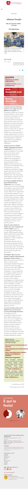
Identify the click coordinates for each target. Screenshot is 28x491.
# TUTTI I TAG (18, 63)
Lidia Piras (15, 29)
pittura (8, 61)
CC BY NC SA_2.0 (16, 369)
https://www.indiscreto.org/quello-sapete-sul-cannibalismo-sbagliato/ (15, 354)
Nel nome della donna (13, 476)
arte (5, 61)
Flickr (9, 369)
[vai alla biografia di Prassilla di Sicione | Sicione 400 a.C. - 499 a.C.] (7, 414)
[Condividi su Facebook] (19, 70)
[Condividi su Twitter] (22, 70)
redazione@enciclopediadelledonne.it (15, 442)
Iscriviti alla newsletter (9, 472)
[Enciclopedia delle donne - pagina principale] (14, 3)
